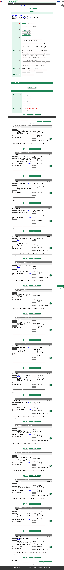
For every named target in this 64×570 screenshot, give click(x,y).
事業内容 (46, 46)
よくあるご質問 (39, 567)
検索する (61, 286)
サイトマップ (19, 567)
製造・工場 (44, 55)
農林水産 (34, 57)
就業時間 (33, 62)
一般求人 (24, 23)
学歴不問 (48, 62)
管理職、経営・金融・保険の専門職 (40, 53)
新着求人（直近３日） (26, 60)
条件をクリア (25, 114)
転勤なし (28, 63)
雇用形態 (32, 60)
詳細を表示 (25, 148)
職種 (24, 46)
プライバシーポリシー (30, 567)
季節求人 (30, 26)
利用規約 (35, 567)
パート (28, 24)
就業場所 (42, 46)
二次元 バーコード (50, 138)
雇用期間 (41, 60)
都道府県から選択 (26, 30)
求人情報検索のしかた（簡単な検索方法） (17, 15)
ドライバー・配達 (30, 55)
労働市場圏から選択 (26, 34)
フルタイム (24, 24)
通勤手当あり (33, 63)
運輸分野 (28, 71)
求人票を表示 (35, 148)
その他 (44, 57)
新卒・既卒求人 (25, 26)
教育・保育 (31, 53)
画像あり (29, 135)
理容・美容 (39, 57)
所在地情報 (48, 567)
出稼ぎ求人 (34, 26)
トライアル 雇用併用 (35, 65)
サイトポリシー (24, 567)
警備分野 (24, 71)
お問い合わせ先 (44, 567)
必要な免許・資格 (25, 47)
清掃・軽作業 (25, 57)
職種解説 (18, 157)
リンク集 (15, 567)
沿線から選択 (26, 32)
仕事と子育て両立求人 (40, 71)
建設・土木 (29, 57)
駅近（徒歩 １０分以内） (26, 65)
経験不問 (44, 62)
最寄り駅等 (37, 46)
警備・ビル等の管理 (25, 53)
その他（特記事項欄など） (39, 47)
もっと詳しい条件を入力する (27, 17)
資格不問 (24, 63)
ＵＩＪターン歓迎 (42, 65)
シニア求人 (33, 71)
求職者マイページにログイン (16, 5)
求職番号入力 (32, 11)
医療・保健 (48, 53)
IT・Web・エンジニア (38, 55)
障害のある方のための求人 (30, 23)
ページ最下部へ (62, 5)
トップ (12, 2)
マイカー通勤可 (39, 63)
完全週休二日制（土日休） (26, 62)
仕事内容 (32, 46)
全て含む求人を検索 (32, 40)
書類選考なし (45, 63)
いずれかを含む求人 (25, 40)
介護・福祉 (24, 55)
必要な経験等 (32, 47)
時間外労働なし (38, 62)
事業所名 (27, 46)
